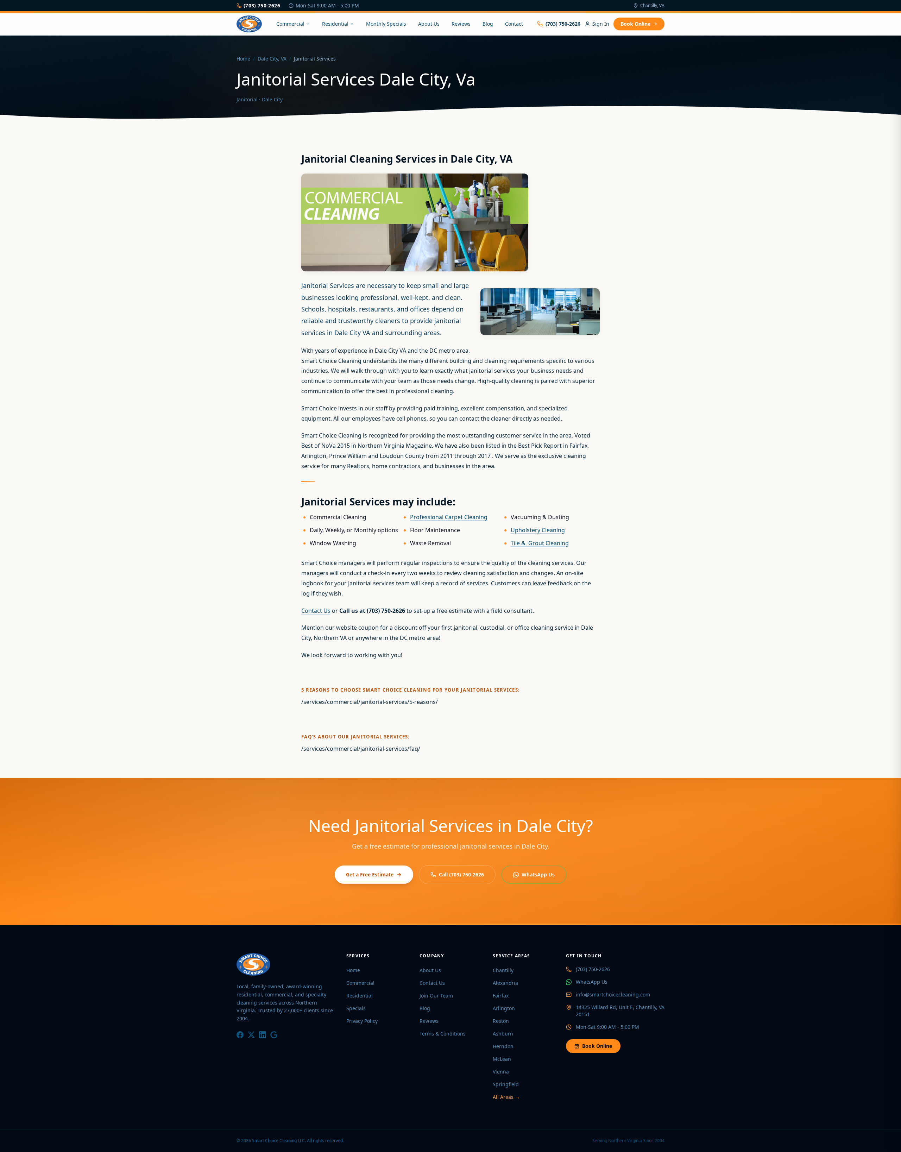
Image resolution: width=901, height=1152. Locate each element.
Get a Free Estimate (369, 874)
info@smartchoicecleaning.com (613, 994)
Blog (488, 23)
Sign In (600, 23)
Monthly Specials (386, 23)
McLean (502, 1059)
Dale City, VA (272, 58)
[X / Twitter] (251, 1034)
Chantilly (503, 970)
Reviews (461, 23)
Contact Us (315, 611)
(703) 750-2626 (262, 5)
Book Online (635, 23)
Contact (514, 23)
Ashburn (503, 1033)
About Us (429, 23)
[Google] (273, 1034)
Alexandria (505, 983)
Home (243, 58)
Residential (335, 23)
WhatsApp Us (538, 874)
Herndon (503, 1046)
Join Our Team (436, 995)
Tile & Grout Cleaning (540, 543)
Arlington (504, 1008)
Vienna (501, 1071)
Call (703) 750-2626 (461, 874)
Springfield (506, 1084)
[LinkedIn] (262, 1034)
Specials (356, 1008)
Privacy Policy (362, 1021)
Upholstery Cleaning (538, 530)
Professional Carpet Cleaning (448, 517)
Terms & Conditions (443, 1033)
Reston (501, 1021)
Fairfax (501, 995)
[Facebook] (240, 1034)
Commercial (290, 23)
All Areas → (506, 1097)
